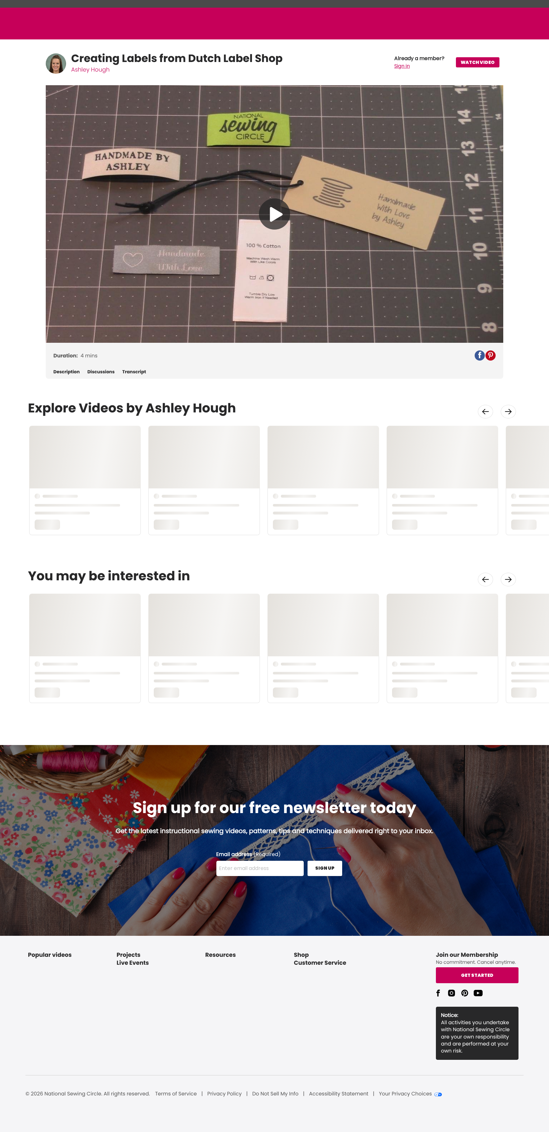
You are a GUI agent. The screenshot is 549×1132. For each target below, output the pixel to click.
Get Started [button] (477, 975)
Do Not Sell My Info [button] (275, 1093)
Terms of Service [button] (176, 1093)
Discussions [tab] (101, 372)
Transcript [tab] (134, 372)
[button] (419, 62)
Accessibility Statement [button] (339, 1093)
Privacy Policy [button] (224, 1093)
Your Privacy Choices (405, 1093)
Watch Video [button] (478, 62)
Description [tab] (66, 372)
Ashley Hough (90, 70)
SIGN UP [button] (325, 868)
